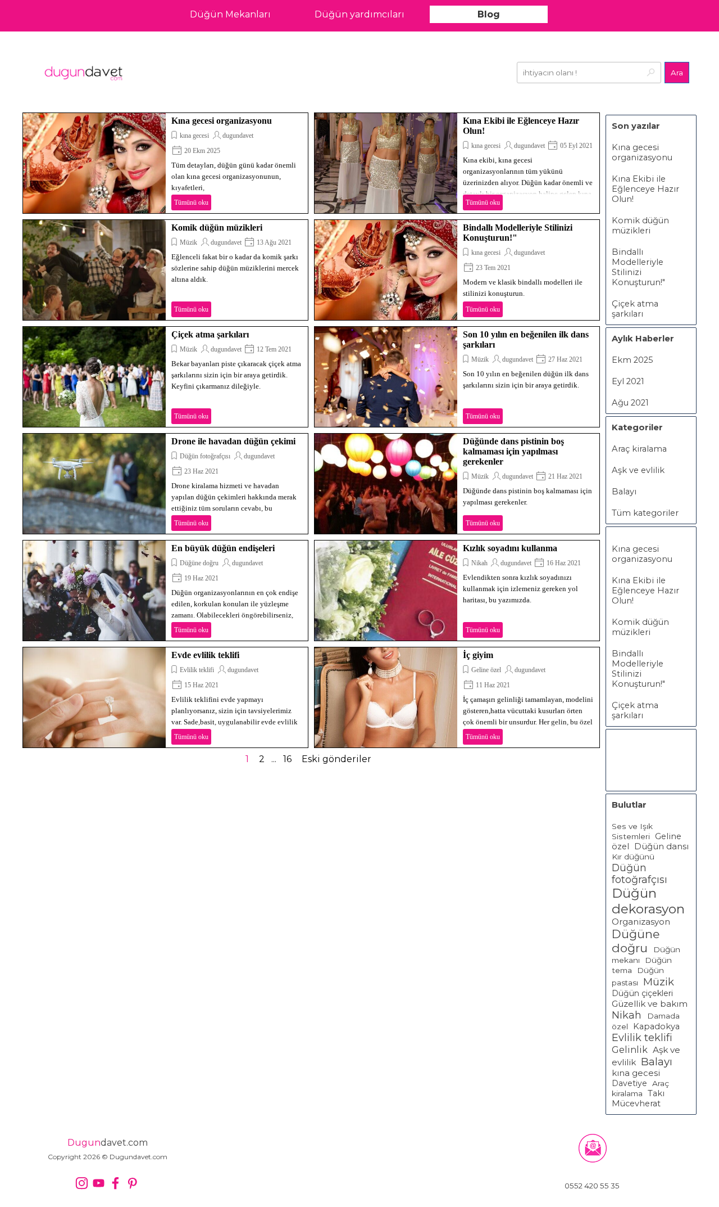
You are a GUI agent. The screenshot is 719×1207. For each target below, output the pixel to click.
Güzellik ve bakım (650, 1003)
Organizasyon (641, 922)
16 (287, 759)
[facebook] (115, 1183)
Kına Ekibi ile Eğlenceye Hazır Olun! (645, 189)
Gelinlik (630, 1049)
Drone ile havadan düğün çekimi (233, 441)
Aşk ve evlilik (638, 470)
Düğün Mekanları (230, 14)
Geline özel (486, 670)
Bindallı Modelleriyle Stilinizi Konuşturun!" (638, 267)
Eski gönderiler (336, 759)
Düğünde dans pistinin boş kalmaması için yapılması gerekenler (513, 451)
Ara (677, 72)
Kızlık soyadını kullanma (510, 548)
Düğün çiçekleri (642, 993)
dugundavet (237, 135)
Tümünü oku (191, 202)
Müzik (188, 242)
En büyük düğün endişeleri (223, 548)
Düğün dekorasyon (648, 901)
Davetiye (629, 1083)
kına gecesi (194, 135)
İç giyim (478, 655)
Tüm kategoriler (645, 513)
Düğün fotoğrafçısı (205, 456)
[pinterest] (132, 1183)
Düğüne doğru (199, 563)
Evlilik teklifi (197, 670)
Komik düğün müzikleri (216, 227)
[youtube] (99, 1183)
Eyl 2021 (628, 381)
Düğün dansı (661, 846)
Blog (488, 14)
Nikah (480, 563)
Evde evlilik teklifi (205, 655)
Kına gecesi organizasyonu (221, 120)
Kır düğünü (633, 856)
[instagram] (82, 1183)
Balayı (624, 492)
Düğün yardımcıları (359, 14)
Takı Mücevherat (638, 1098)
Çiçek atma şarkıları (210, 334)
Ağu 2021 (630, 403)
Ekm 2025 (632, 360)
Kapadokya (656, 1026)
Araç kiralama (639, 449)
